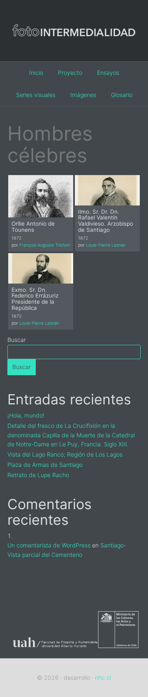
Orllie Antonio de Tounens (33, 226)
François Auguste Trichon (44, 245)
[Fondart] (119, 653)
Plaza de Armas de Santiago (45, 464)
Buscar (16, 339)
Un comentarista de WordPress (48, 545)
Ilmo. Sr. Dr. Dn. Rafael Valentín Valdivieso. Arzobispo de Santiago (105, 220)
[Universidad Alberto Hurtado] (52, 653)
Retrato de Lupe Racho (38, 474)
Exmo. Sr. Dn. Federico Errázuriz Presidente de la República (35, 298)
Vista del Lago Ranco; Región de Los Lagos (65, 454)
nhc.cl (103, 677)
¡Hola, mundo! (25, 415)
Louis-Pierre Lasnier (106, 245)
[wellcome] (74, 48)
